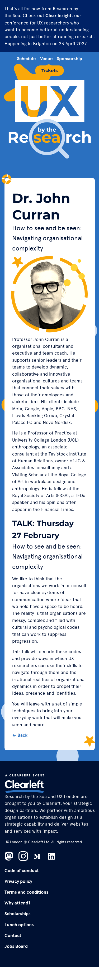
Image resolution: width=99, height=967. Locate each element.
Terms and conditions (26, 892)
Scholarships (17, 914)
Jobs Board (16, 946)
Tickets (49, 70)
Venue (46, 59)
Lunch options (19, 925)
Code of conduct (21, 870)
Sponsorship (69, 59)
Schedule (26, 59)
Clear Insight (58, 15)
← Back (19, 735)
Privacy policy (18, 881)
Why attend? (17, 903)
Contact (12, 935)
